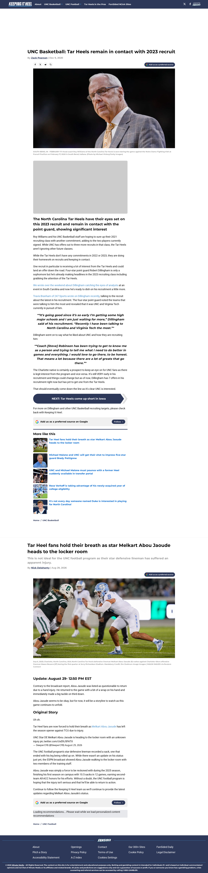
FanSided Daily (165, 846)
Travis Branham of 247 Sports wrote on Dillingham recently (66, 296)
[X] (184, 4)
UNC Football (49, 824)
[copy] (51, 65)
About (38, 4)
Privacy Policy (78, 852)
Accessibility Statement (46, 857)
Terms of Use (105, 852)
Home (36, 520)
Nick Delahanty (40, 567)
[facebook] (190, 4)
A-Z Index (76, 857)
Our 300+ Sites (137, 846)
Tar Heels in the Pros (95, 4)
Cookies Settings (107, 857)
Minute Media (18, 865)
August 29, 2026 (73, 745)
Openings (76, 846)
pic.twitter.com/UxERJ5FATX (56, 741)
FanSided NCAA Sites (120, 4)
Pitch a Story (40, 852)
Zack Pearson (39, 58)
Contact (102, 846)
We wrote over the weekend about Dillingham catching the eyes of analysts (75, 285)
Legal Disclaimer (166, 852)
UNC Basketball (50, 520)
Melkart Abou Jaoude (104, 726)
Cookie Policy (136, 852)
